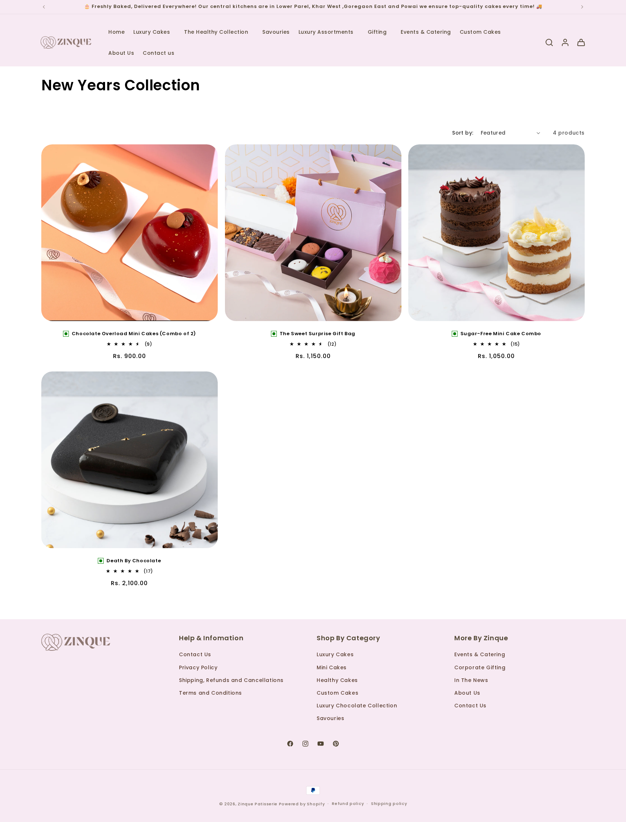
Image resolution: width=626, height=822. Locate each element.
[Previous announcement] (44, 7)
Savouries (330, 718)
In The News (471, 680)
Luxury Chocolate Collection (357, 705)
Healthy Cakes (337, 680)
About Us (467, 692)
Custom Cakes (337, 692)
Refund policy (348, 803)
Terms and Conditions (210, 692)
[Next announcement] (582, 7)
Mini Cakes (332, 667)
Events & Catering (479, 654)
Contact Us (195, 654)
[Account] (565, 42)
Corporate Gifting (479, 667)
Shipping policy (389, 803)
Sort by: (462, 132)
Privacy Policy (198, 667)
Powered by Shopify (302, 804)
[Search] (549, 42)
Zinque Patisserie (257, 804)
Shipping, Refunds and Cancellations (231, 680)
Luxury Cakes (335, 654)
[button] (154, 32)
